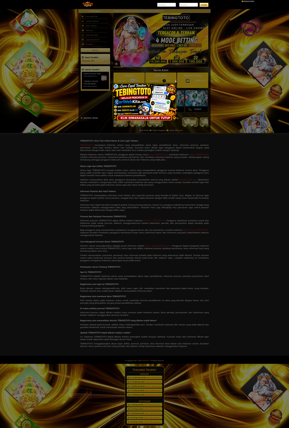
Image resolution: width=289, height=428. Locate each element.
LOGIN (204, 5)
